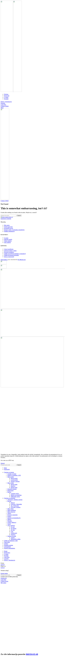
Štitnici (9, 519)
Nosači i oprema (15, 481)
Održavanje (14, 533)
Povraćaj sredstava (9, 252)
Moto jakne (10, 508)
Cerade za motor (11, 474)
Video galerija (8, 241)
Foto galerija (7, 242)
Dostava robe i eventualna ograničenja (14, 230)
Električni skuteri (12, 489)
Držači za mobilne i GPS (14, 475)
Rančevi (13, 486)
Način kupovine (8, 226)
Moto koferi (10, 477)
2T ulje (13, 527)
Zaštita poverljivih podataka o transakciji (15, 253)
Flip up (13, 502)
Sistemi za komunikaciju (13, 518)
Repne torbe (14, 487)
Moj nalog (7, 225)
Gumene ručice (15, 493)
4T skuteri (13, 528)
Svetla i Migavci (11, 522)
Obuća (9, 513)
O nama (6, 238)
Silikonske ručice (15, 496)
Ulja (12, 531)
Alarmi (13, 537)
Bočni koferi (14, 478)
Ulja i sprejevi (11, 525)
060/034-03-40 (32, 654)
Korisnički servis (8, 228)
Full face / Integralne (16, 504)
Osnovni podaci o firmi (10, 250)
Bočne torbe (14, 484)
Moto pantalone (11, 510)
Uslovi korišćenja (8, 249)
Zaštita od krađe (11, 536)
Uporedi (6, 558)
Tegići (9, 524)
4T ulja (13, 530)
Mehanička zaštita (15, 539)
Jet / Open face (15, 505)
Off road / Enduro (15, 507)
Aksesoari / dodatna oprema (14, 499)
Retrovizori (10, 490)
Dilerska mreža (8, 239)
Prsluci (9, 516)
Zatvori (3, 463)
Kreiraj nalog (4, 573)
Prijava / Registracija (9, 560)
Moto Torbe (10, 483)
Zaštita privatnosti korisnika (11, 255)
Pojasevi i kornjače (12, 515)
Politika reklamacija (9, 231)
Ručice (9, 492)
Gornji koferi (14, 480)
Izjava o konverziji (9, 256)
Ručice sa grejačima (16, 495)
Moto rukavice (11, 512)
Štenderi (9, 521)
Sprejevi (13, 534)
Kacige (9, 501)
